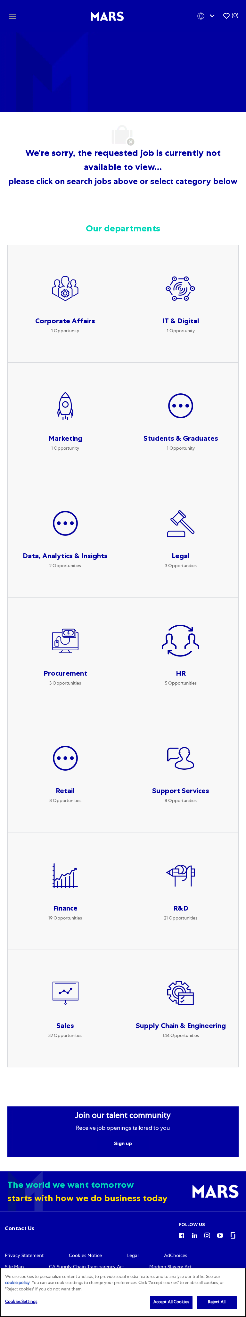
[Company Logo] (107, 16)
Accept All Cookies (171, 1302)
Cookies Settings (21, 1302)
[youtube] (220, 1235)
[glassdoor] (233, 1235)
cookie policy (17, 1283)
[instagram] (207, 1235)
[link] (19, 1228)
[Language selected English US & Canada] (207, 16)
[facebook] (181, 1235)
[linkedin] (194, 1235)
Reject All (217, 1302)
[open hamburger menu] (12, 16)
